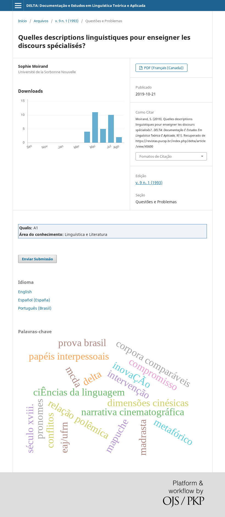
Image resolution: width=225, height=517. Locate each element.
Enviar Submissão (37, 258)
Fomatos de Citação (155, 156)
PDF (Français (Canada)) (163, 67)
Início (22, 20)
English (25, 291)
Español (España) (34, 300)
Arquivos (41, 20)
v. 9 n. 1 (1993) (66, 20)
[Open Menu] (18, 5)
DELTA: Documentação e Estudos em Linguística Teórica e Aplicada (85, 5)
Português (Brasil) (34, 308)
